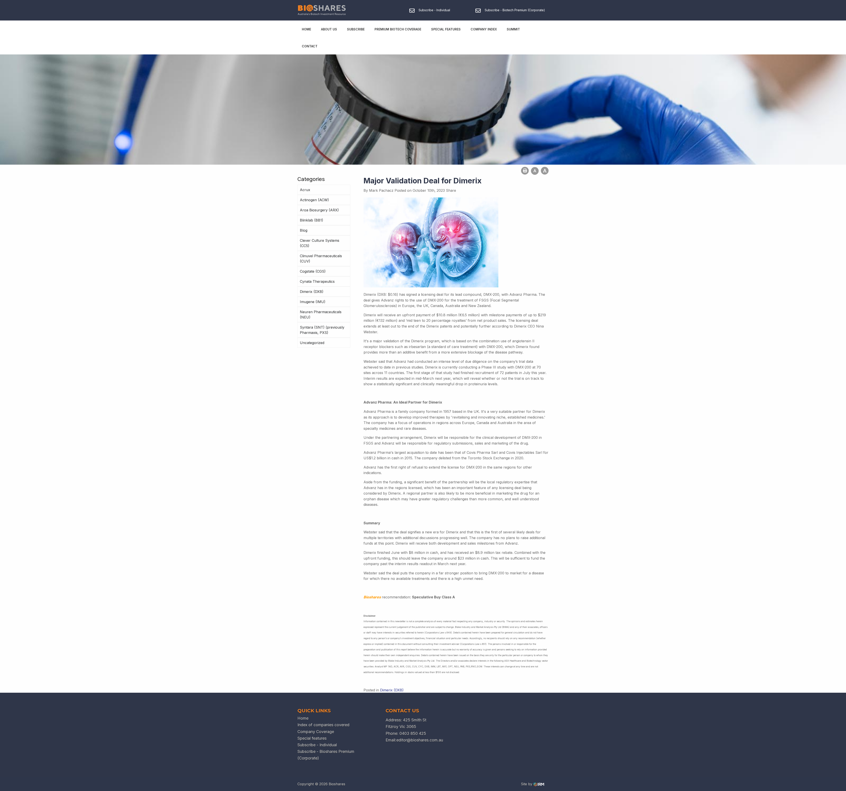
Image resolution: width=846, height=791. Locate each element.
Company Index (484, 29)
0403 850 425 (412, 733)
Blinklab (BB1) (311, 220)
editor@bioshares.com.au (419, 740)
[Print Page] (525, 171)
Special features (312, 738)
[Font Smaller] (535, 171)
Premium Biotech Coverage (398, 29)
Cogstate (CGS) (313, 271)
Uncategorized (312, 343)
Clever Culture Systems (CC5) (319, 243)
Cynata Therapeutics (317, 281)
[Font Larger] (545, 171)
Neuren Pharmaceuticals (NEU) (320, 314)
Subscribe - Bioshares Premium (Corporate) (325, 754)
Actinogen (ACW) (314, 200)
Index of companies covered (323, 724)
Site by (527, 784)
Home (306, 29)
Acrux (305, 190)
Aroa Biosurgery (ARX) (319, 210)
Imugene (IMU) (312, 302)
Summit (513, 29)
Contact (309, 46)
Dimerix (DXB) (311, 291)
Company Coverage (315, 731)
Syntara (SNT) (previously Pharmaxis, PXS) (322, 330)
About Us (329, 29)
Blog (303, 230)
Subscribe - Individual (317, 745)
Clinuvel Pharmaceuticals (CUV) (321, 258)
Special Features (446, 29)
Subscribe (356, 29)
